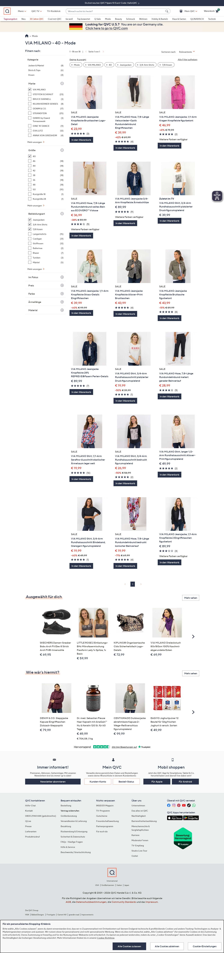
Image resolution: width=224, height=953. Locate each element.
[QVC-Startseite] (26, 36)
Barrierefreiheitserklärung (144, 821)
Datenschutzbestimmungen (91, 901)
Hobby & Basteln (160, 19)
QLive (28, 821)
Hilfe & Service (68, 847)
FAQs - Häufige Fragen (72, 841)
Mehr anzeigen (34, 142)
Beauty (118, 19)
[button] (185, 11)
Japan (126, 885)
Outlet (135, 856)
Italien (119, 885)
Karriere (135, 835)
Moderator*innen (140, 840)
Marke (31, 83)
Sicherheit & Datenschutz (73, 836)
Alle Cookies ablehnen (167, 946)
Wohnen (143, 19)
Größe (32, 150)
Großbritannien (107, 885)
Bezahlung (66, 826)
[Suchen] (167, 11)
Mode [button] (76, 65)
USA (97, 885)
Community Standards (124, 901)
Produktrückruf (32, 836)
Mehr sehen (190, 597)
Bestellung (66, 805)
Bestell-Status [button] (126, 781)
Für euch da (101, 831)
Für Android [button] (185, 781)
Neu (23, 19)
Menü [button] (21, 11)
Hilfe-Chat (30, 805)
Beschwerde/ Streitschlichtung (76, 852)
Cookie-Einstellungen (205, 946)
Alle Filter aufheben (187, 59)
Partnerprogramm (104, 826)
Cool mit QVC (54, 19)
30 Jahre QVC (37, 19)
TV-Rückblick (53, 11)
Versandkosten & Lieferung (74, 821)
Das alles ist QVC (140, 810)
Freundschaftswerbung (107, 821)
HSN (27, 914)
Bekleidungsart (36, 213)
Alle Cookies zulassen (129, 946)
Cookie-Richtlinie (105, 938)
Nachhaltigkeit (139, 816)
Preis (31, 285)
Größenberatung (69, 816)
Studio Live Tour (139, 850)
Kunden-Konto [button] (98, 781)
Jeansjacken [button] (125, 65)
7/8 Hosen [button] (167, 65)
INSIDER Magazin (105, 805)
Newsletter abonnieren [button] (53, 781)
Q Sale (97, 19)
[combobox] (115, 11)
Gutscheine (101, 816)
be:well (69, 19)
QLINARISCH (197, 19)
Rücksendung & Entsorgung (74, 831)
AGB (68, 901)
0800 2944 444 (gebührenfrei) (40, 816)
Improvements (87, 914)
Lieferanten (30, 831)
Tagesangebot (10, 19)
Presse (28, 826)
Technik (212, 19)
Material (32, 310)
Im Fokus (33, 277)
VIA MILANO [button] (94, 65)
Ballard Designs (37, 914)
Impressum (152, 901)
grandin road (74, 914)
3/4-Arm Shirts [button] (146, 65)
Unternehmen (138, 805)
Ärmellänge (34, 301)
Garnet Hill (61, 914)
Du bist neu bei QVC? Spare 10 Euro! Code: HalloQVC (111, 3)
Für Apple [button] (156, 781)
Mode (108, 19)
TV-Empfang (138, 845)
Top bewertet (83, 19)
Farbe (31, 293)
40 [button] (110, 65)
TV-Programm (103, 810)
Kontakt (29, 810)
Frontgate (51, 914)
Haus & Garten (179, 19)
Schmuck (130, 19)
